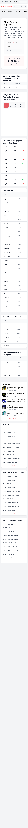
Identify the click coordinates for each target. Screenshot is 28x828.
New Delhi (6, 345)
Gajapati (6, 227)
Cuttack (6, 219)
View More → (14, 465)
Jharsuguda (7, 244)
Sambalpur (6, 301)
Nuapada (6, 289)
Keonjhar (6, 260)
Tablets (10, 11)
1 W (6, 105)
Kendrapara (7, 256)
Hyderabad (6, 337)
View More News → (14, 418)
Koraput (6, 269)
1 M (10, 105)
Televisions (17, 11)
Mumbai (6, 329)
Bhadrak (6, 207)
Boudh (5, 215)
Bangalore (6, 325)
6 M (20, 105)
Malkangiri (6, 273)
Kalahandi (6, 248)
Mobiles (3, 11)
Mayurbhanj (7, 277)
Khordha (6, 264)
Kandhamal (7, 252)
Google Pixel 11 (14, 1)
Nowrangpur (7, 285)
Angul (5, 199)
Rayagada (6, 297)
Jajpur (5, 240)
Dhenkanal (6, 223)
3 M (15, 105)
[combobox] (20, 6)
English (22, 1)
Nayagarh (6, 281)
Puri (5, 293)
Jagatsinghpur (7, 236)
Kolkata (6, 341)
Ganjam (6, 231)
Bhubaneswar (7, 211)
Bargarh (6, 203)
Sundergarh (7, 310)
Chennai (6, 333)
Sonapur (6, 306)
